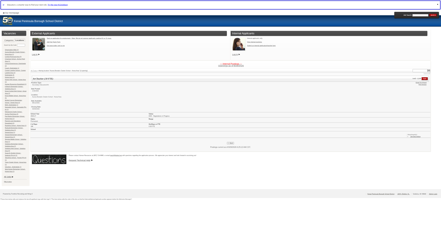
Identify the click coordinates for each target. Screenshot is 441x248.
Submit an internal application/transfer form (261, 45)
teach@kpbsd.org (116, 155)
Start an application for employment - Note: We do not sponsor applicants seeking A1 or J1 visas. (79, 38)
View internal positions (254, 42)
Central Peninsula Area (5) (13, 57)
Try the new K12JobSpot (58, 5)
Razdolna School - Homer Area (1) (15, 125)
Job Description (415, 136)
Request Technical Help (79, 160)
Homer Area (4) (9, 77)
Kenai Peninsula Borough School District (381, 194)
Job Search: (407, 15)
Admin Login (433, 194)
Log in (35, 55)
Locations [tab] (19, 40)
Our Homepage (12, 13)
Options (426, 73)
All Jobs (7, 177)
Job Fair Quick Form (53, 42)
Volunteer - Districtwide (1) (13, 167)
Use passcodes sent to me (56, 45)
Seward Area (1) (10, 132)
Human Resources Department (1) (15, 84)
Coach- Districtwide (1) (12, 68)
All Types (34, 71)
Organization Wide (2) (12, 50)
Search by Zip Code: (10, 45)
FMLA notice (8, 182)
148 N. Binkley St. (403, 194)
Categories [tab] (8, 40)
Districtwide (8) (9, 75)
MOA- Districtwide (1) (11, 105)
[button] (438, 5)
